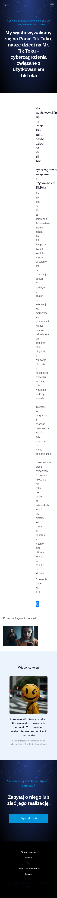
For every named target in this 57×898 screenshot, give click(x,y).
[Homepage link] (6, 5)
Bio (28, 863)
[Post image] (29, 695)
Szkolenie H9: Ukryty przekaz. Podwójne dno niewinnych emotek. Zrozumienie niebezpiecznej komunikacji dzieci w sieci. (29, 727)
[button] (52, 4)
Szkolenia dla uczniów (33, 24)
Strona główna (28, 852)
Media (28, 857)
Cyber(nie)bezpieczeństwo (21, 20)
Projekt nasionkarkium (28, 868)
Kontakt (28, 874)
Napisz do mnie (28, 818)
